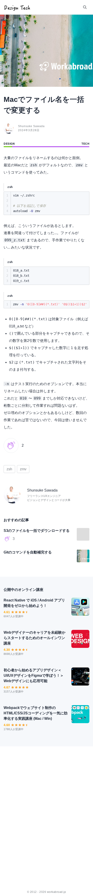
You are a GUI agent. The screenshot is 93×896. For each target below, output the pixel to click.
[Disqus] (46, 817)
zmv (23, 469)
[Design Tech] (17, 7)
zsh (9, 469)
